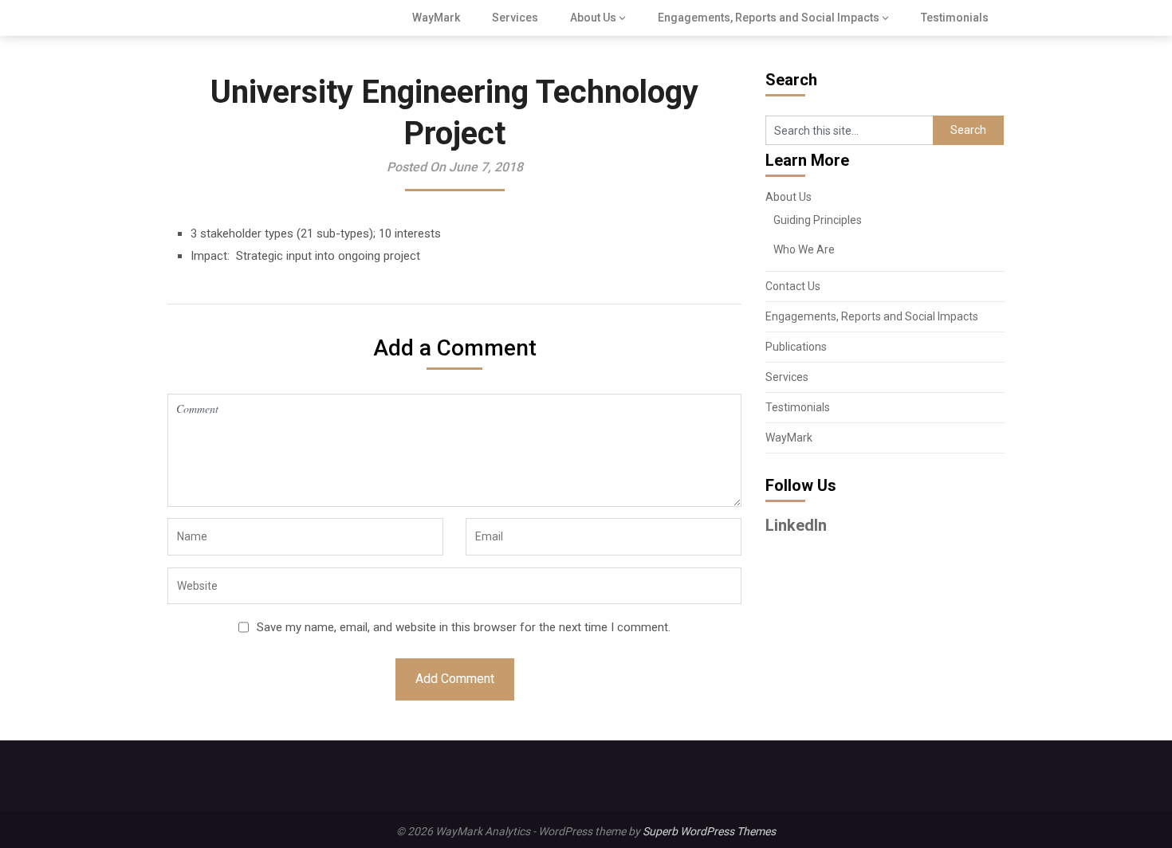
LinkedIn (796, 525)
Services (515, 17)
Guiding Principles (817, 220)
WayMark (436, 17)
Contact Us (792, 286)
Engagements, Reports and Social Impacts (768, 17)
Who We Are (804, 249)
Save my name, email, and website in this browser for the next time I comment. (464, 627)
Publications (796, 346)
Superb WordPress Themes (709, 831)
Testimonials (955, 17)
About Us (593, 17)
